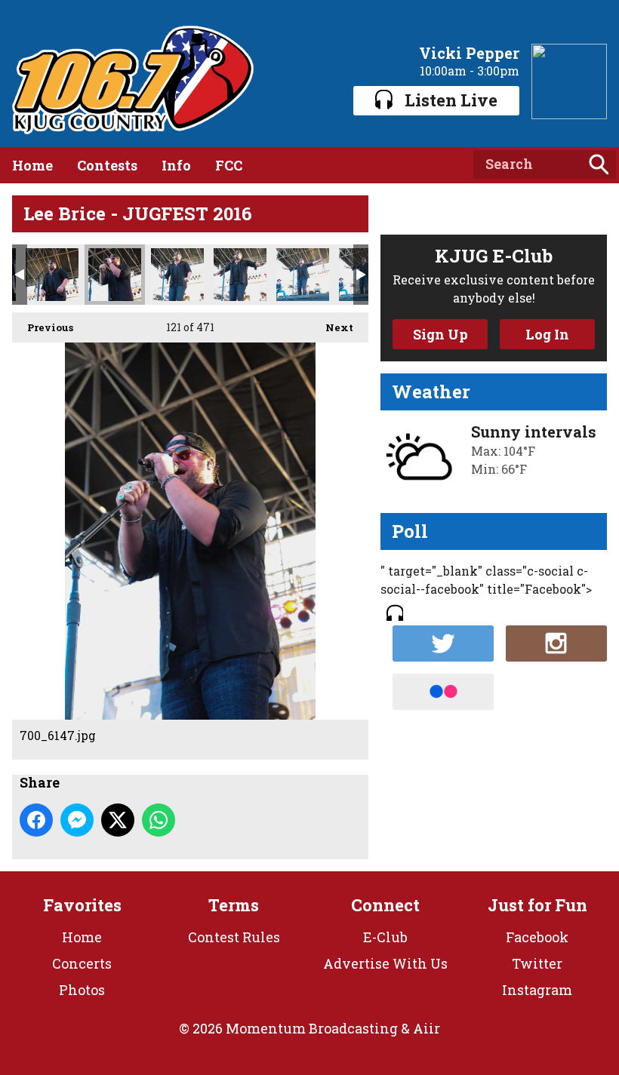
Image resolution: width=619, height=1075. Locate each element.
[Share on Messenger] (77, 820)
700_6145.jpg (52, 274)
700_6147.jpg (114, 274)
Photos (82, 990)
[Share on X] (117, 820)
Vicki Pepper (469, 53)
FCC (228, 165)
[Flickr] (443, 692)
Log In (547, 334)
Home (32, 165)
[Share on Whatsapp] (158, 820)
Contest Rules (234, 937)
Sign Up (440, 334)
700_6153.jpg (177, 274)
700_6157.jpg (302, 274)
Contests (107, 165)
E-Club (385, 937)
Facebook (537, 937)
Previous (42, 327)
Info (176, 165)
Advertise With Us (385, 963)
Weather (431, 391)
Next (331, 327)
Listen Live (451, 100)
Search (598, 164)
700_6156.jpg (240, 274)
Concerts (82, 963)
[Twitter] (443, 643)
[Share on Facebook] (36, 820)
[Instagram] (556, 643)
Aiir (426, 1028)
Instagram (537, 990)
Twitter (537, 963)
